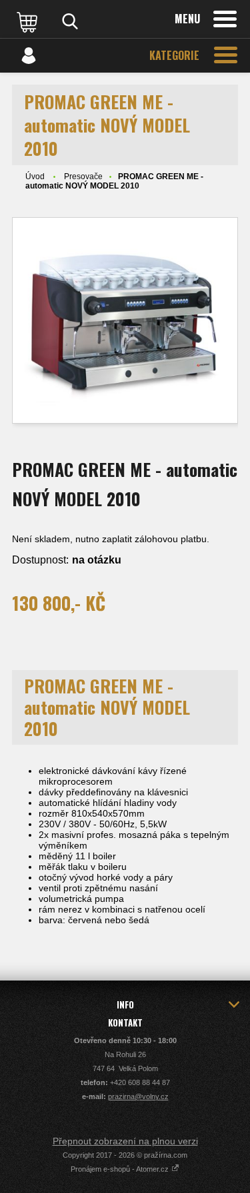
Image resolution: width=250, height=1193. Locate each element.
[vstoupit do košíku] (28, 21)
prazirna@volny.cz (138, 1096)
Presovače (83, 176)
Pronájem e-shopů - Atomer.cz (121, 1169)
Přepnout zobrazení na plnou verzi (125, 1141)
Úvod (35, 176)
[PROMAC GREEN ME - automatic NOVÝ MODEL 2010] (125, 320)
